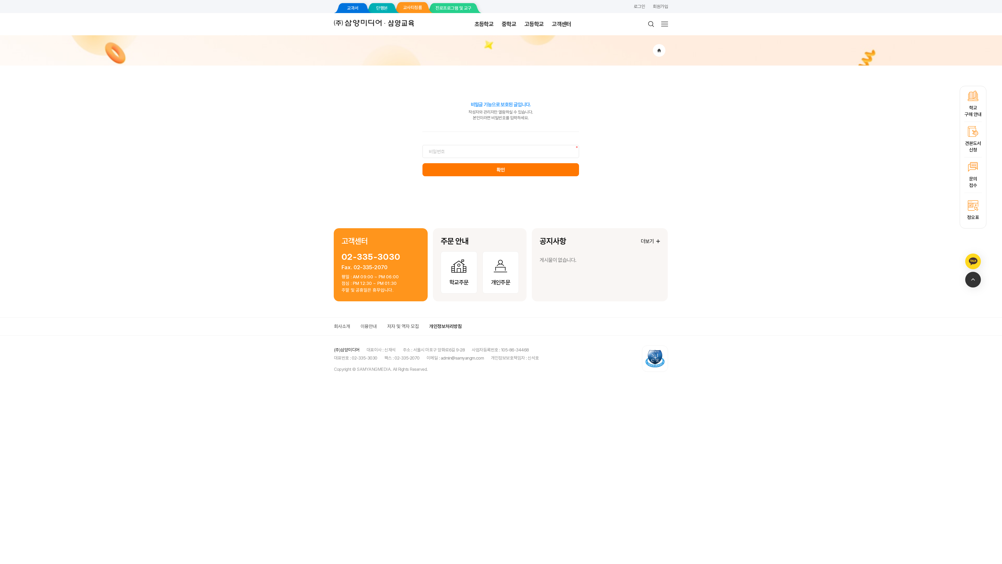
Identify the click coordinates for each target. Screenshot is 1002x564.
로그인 (639, 6)
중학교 (509, 24)
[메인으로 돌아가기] (659, 50)
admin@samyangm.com (462, 358)
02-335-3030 (371, 257)
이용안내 (369, 326)
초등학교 (483, 24)
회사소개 (342, 326)
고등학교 (534, 24)
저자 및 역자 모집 (403, 326)
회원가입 (660, 6)
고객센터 (561, 24)
